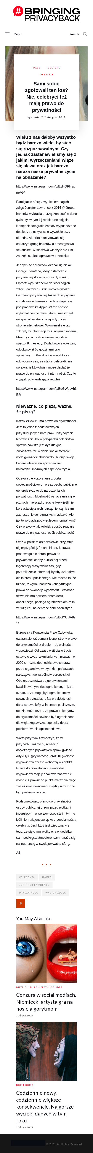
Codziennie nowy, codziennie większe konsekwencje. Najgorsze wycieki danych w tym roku (45, 1106)
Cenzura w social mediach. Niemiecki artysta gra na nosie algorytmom (46, 1002)
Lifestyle (47, 74)
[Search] (85, 34)
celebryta (27, 877)
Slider (58, 987)
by (33, 117)
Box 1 (36, 67)
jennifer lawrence (34, 885)
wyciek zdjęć (55, 892)
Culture (54, 67)
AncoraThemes (28, 1143)
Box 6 (29, 1085)
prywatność (28, 892)
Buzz (20, 987)
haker (47, 877)
